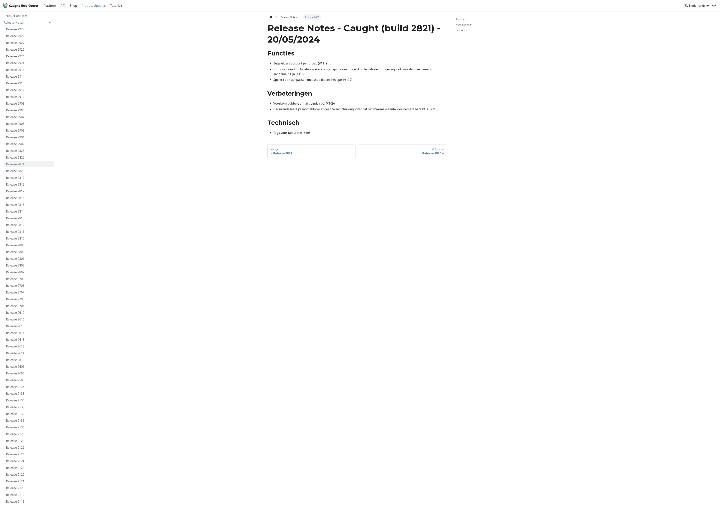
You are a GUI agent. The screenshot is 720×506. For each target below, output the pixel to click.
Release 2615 (15, 326)
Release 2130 (15, 427)
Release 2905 (15, 130)
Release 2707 (15, 292)
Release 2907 (15, 117)
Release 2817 (15, 191)
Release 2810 (15, 238)
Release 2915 (15, 70)
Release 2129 (15, 434)
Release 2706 (15, 299)
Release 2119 (15, 495)
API (63, 6)
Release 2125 (15, 454)
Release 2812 (15, 225)
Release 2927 (15, 43)
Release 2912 (15, 90)
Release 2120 (15, 488)
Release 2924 (15, 56)
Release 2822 (15, 157)
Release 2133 (15, 407)
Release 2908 (15, 110)
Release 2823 (15, 151)
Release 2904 (15, 137)
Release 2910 (15, 97)
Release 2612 (15, 346)
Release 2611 (15, 353)
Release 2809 (15, 245)
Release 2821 (15, 164)
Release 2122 (15, 474)
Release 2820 (15, 171)
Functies (461, 19)
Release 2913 (15, 83)
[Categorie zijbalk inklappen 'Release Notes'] (50, 22)
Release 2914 (15, 76)
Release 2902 (15, 144)
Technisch (461, 30)
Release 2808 (15, 252)
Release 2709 (15, 279)
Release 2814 (15, 211)
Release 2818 (15, 184)
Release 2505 (15, 380)
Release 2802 (15, 272)
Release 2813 (15, 218)
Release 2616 (15, 319)
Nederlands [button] (697, 6)
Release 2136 (15, 387)
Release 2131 (15, 420)
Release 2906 (15, 124)
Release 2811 (15, 232)
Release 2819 (15, 178)
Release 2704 (15, 306)
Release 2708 (15, 286)
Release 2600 (15, 373)
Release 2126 (15, 447)
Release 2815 (15, 205)
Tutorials (116, 6)
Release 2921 (15, 63)
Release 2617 (15, 313)
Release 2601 (15, 367)
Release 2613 (15, 340)
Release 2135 (15, 393)
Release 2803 (15, 265)
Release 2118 (15, 501)
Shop (73, 6)
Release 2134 (15, 400)
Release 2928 (15, 29)
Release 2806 (15, 259)
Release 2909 (15, 103)
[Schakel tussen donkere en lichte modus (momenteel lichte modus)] (714, 6)
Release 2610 (15, 360)
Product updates (16, 16)
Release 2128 (15, 441)
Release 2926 (15, 49)
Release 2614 (15, 333)
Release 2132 (15, 414)
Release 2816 (15, 198)
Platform (50, 6)
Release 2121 (15, 481)
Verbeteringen (464, 24)
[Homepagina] (270, 17)
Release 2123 (15, 468)
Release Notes (14, 22)
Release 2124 (15, 461)
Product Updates (94, 6)
